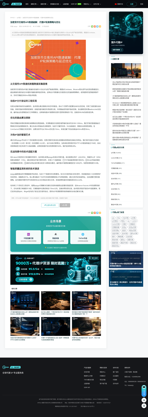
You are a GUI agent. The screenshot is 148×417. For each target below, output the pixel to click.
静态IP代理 (114, 204)
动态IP (124, 230)
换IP (113, 236)
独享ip (123, 240)
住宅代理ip (115, 230)
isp (128, 221)
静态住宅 (133, 243)
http (118, 218)
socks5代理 (114, 158)
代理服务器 (114, 168)
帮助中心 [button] (86, 4)
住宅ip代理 (132, 227)
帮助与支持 (103, 368)
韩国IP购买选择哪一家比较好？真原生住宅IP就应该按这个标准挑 (126, 111)
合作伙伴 (116, 383)
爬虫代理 (114, 194)
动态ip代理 (132, 230)
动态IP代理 (114, 173)
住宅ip (124, 227)
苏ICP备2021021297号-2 (87, 406)
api (113, 218)
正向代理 (114, 189)
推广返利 (116, 372)
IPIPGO (12, 17)
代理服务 (132, 224)
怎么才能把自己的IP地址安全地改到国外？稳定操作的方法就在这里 (126, 83)
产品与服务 (87, 368)
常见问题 (102, 380)
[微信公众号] (144, 400)
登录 (141, 4)
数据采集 (120, 236)
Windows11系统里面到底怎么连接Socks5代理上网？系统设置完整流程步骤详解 (126, 104)
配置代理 (130, 240)
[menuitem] (27, 4)
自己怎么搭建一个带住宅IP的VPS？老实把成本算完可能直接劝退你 (126, 118)
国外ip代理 (114, 184)
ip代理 (19, 17)
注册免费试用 (51, 205)
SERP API (87, 387)
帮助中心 (102, 372)
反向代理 (114, 179)
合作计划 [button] (96, 4)
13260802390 (136, 377)
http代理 (125, 218)
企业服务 (116, 376)
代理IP (124, 224)
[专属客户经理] (144, 405)
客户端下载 (103, 383)
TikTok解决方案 (89, 380)
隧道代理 (115, 243)
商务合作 (127, 368)
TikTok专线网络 (116, 163)
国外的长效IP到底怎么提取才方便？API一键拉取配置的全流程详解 (126, 132)
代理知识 (102, 376)
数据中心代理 (88, 376)
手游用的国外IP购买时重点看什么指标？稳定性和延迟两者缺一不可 (126, 125)
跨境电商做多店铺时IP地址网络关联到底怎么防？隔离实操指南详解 (126, 90)
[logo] (6, 4)
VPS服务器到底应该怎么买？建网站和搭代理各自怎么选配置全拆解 (126, 97)
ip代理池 (115, 221)
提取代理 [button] (43, 4)
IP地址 (123, 221)
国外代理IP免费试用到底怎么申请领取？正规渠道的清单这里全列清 (126, 139)
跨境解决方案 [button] (54, 4)
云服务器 (87, 383)
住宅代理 (87, 372)
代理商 (115, 380)
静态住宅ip (115, 246)
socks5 (134, 221)
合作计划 (116, 368)
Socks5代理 (116, 224)
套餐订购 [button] (33, 4)
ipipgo (16, 26)
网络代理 (114, 199)
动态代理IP (115, 233)
